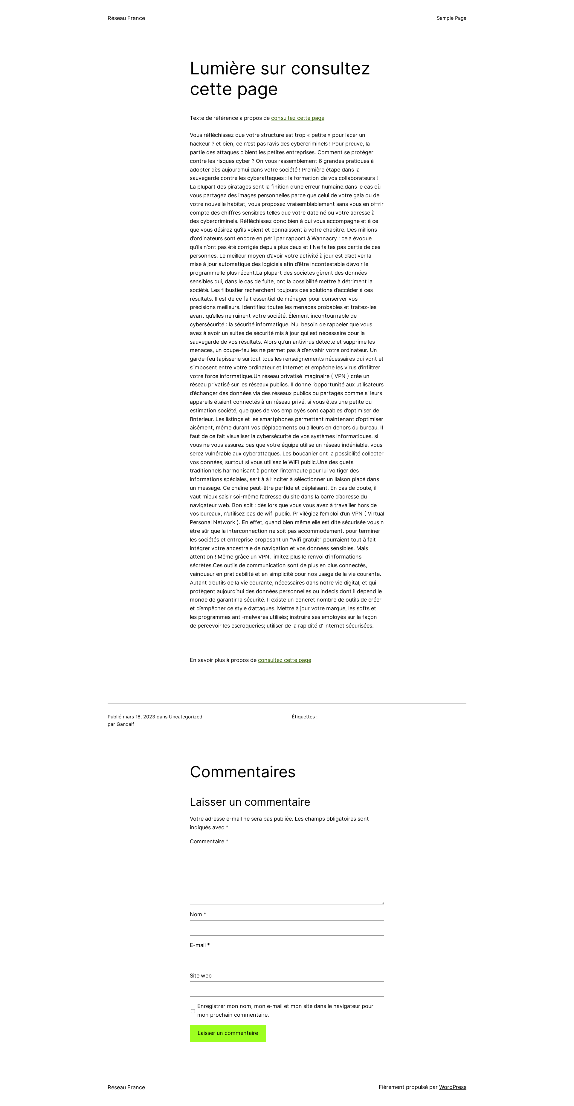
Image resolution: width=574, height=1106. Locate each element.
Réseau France (126, 18)
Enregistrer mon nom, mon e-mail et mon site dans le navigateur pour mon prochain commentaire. (285, 1010)
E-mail (200, 945)
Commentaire (209, 841)
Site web (201, 975)
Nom (198, 914)
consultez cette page (297, 118)
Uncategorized (185, 717)
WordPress (452, 1087)
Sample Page (451, 18)
